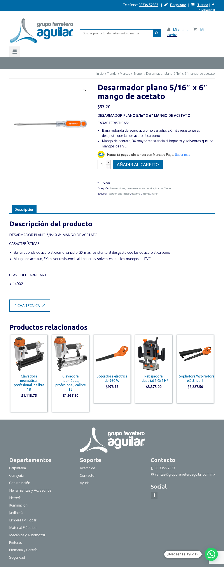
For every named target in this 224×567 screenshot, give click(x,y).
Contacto (87, 475)
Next (211, 373)
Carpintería (17, 468)
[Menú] (14, 51)
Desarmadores (117, 188)
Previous (13, 373)
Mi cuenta (181, 29)
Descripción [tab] (24, 209)
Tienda (202, 5)
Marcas (159, 188)
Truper (167, 188)
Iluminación (18, 505)
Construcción (19, 483)
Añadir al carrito (138, 164)
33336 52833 (148, 5)
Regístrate (178, 5)
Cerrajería (16, 475)
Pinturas (15, 542)
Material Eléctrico (23, 527)
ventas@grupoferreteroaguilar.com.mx (185, 474)
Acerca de (87, 468)
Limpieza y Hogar (22, 520)
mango (146, 193)
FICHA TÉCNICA (27, 305)
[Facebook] (154, 495)
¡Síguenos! (206, 10)
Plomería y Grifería (23, 550)
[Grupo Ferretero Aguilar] (41, 30)
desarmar (136, 193)
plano (154, 193)
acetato (113, 193)
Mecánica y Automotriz (27, 535)
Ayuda (84, 483)
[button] (211, 554)
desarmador (124, 193)
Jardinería (16, 512)
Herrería (15, 498)
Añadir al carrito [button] (29, 405)
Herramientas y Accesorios (140, 188)
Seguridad (17, 557)
